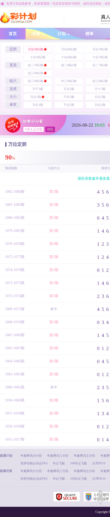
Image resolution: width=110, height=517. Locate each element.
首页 (13, 33)
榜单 (89, 33)
